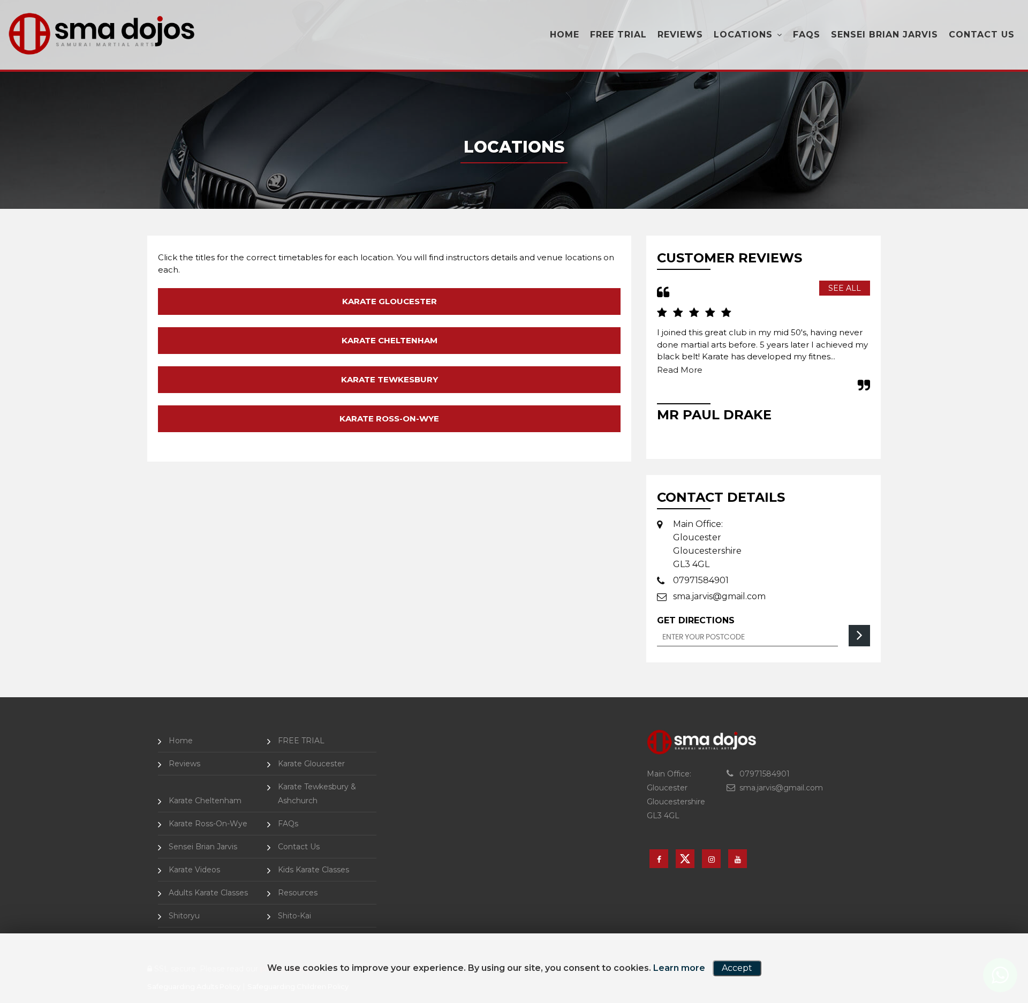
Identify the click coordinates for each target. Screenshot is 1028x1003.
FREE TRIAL (618, 34)
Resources (298, 893)
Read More (706, 370)
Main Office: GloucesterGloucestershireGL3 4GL (707, 544)
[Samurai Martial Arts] (101, 33)
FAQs (806, 34)
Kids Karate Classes (313, 869)
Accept (737, 968)
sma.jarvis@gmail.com (719, 596)
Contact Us (982, 34)
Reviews (680, 34)
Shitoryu (184, 916)
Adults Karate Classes (208, 893)
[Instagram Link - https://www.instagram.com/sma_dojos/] (711, 858)
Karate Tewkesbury (389, 379)
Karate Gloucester (389, 301)
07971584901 (701, 580)
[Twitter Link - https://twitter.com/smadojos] (685, 858)
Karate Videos (194, 869)
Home (564, 34)
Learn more (679, 968)
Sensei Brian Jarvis (884, 34)
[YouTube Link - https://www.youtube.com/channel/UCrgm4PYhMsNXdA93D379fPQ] (737, 858)
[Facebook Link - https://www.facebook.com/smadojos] (658, 858)
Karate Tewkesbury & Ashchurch (317, 793)
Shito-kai (294, 916)
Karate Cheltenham (389, 340)
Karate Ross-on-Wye (389, 418)
